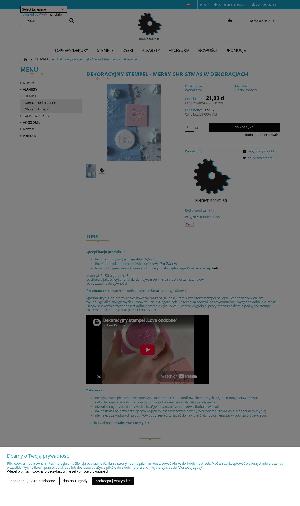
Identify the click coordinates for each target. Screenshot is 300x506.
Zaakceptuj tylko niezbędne (33, 481)
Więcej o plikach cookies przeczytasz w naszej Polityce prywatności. (58, 471)
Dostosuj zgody (75, 481)
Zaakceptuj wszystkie (113, 481)
